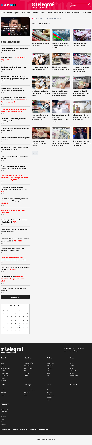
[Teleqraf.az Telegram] (11, 5)
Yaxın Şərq (73, 370)
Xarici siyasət (4, 373)
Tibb (48, 370)
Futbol (48, 400)
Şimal (2, 414)
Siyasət (16, 13)
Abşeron (3, 417)
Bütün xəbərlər (6, 13)
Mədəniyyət (58, 13)
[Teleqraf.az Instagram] (5, 5)
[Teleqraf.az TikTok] (14, 5)
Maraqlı (3, 395)
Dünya (42, 13)
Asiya (71, 368)
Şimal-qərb (4, 411)
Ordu (2, 363)
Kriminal (3, 392)
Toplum (35, 13)
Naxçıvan (3, 424)
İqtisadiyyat (26, 13)
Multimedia (76, 13)
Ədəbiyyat (27, 392)
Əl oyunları (50, 397)
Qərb (2, 419)
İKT (25, 370)
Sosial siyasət (50, 363)
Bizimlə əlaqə (43, 430)
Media (48, 373)
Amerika (72, 365)
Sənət (25, 395)
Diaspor (3, 365)
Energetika (27, 365)
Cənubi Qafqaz (74, 375)
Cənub (3, 422)
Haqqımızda (33, 430)
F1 (47, 390)
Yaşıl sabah (87, 13)
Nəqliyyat (26, 373)
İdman (67, 13)
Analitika (3, 380)
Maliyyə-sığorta (28, 368)
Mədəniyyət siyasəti (29, 390)
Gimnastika (50, 392)
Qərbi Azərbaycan (6, 368)
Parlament (4, 370)
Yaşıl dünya (50, 368)
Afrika (71, 363)
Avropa (72, 373)
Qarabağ (3, 378)
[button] (9, 34)
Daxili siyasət (4, 375)
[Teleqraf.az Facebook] (2, 5)
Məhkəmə (3, 390)
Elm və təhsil (50, 365)
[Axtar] (88, 5)
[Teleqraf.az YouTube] (8, 5)
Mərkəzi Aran (4, 409)
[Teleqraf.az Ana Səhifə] (43, 5)
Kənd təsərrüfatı (28, 363)
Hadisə (49, 13)
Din (48, 375)
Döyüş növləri (50, 395)
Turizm (26, 375)
